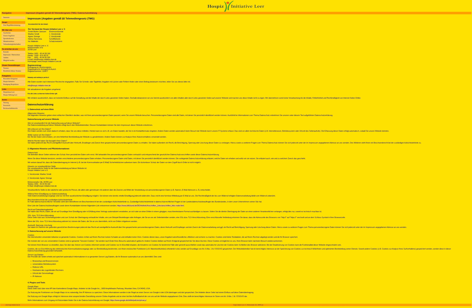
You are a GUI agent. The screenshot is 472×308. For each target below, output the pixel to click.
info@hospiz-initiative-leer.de (39, 86)
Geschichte (7, 33)
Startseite (6, 17)
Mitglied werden (8, 60)
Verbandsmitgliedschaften (12, 44)
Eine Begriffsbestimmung (11, 25)
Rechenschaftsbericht (10, 108)
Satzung (6, 102)
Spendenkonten (8, 38)
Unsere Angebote (9, 36)
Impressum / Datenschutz (11, 55)
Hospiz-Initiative (9, 81)
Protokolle (6, 105)
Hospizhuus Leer (9, 92)
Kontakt (6, 52)
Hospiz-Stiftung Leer (10, 95)
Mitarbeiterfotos (8, 41)
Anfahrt (5, 57)
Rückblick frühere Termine (12, 71)
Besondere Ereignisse (10, 79)
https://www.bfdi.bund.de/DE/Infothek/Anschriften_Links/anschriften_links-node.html (150, 206)
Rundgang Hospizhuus (11, 84)
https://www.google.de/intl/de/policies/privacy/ (128, 300)
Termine (6, 68)
